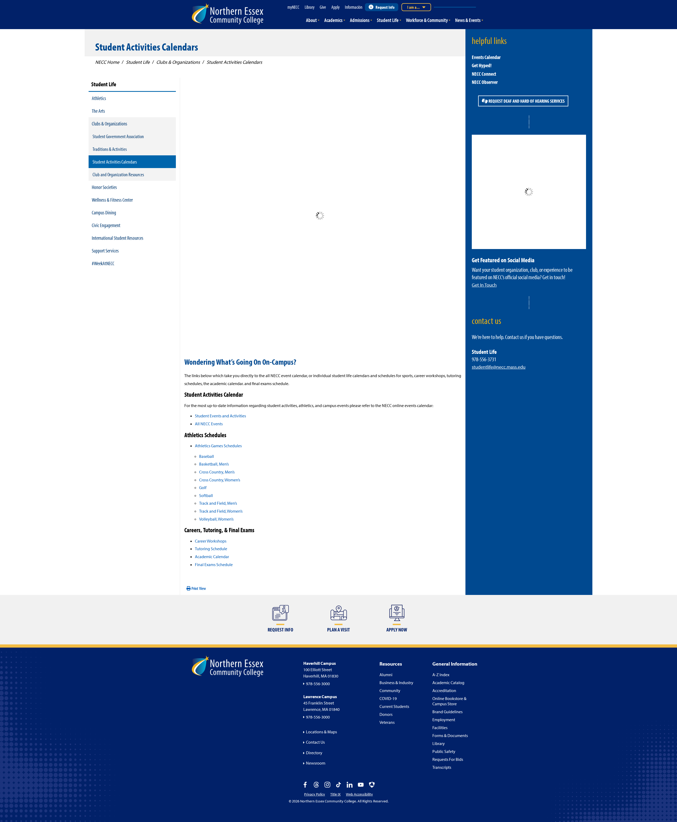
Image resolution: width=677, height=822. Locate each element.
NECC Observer (485, 82)
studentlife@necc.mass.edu (498, 367)
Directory (314, 752)
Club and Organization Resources (118, 174)
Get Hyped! (482, 65)
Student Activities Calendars (115, 162)
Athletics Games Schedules (218, 445)
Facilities (439, 727)
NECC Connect (484, 73)
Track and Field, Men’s (218, 503)
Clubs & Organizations (109, 123)
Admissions (359, 20)
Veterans (387, 722)
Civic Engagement (106, 225)
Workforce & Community (427, 20)
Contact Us (315, 742)
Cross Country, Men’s (217, 472)
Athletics (99, 98)
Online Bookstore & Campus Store (449, 701)
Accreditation (444, 690)
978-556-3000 (318, 683)
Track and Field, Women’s (221, 511)
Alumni (385, 674)
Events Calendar (486, 57)
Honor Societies (104, 187)
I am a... (413, 7)
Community (389, 690)
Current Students (394, 706)
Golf (203, 487)
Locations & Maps (321, 731)
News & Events (468, 20)
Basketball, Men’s (214, 464)
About (311, 20)
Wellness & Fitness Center (112, 199)
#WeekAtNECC (103, 263)
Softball (206, 495)
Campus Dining (104, 212)
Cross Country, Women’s (219, 479)
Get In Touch (484, 285)
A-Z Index (440, 674)
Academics (333, 20)
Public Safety (443, 751)
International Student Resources (117, 237)
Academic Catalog (448, 682)
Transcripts (441, 767)
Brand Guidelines (447, 711)
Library (438, 743)
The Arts (98, 110)
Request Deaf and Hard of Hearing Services (526, 101)
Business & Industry (396, 682)
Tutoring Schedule (211, 548)
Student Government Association (118, 136)
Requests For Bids (447, 759)
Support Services (105, 250)
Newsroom (315, 763)
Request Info (385, 7)
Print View (198, 588)
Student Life (388, 20)
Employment (443, 719)
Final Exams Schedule (214, 564)
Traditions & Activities (110, 149)
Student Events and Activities (220, 415)
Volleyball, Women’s (216, 519)
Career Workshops (210, 541)
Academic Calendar (212, 556)
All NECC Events (209, 423)
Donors (385, 714)
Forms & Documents (450, 735)
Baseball (206, 456)
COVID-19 (388, 698)
